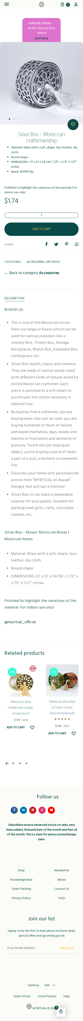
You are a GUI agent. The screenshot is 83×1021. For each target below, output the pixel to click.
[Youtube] (51, 810)
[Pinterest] (32, 810)
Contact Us (61, 889)
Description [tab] (14, 298)
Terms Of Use (22, 996)
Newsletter (61, 870)
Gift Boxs (53, 262)
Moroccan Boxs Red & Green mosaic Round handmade (62, 707)
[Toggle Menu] (6, 4)
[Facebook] (14, 810)
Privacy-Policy (21, 898)
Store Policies (47, 996)
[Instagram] (42, 810)
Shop (21, 870)
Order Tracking (21, 889)
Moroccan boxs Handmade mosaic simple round (21, 707)
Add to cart (42, 229)
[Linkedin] (23, 810)
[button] (6, 763)
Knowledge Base (21, 880)
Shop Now (41, 39)
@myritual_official (20, 622)
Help (67, 996)
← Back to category (31, 273)
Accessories (35, 262)
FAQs (61, 898)
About (61, 880)
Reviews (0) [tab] (13, 310)
